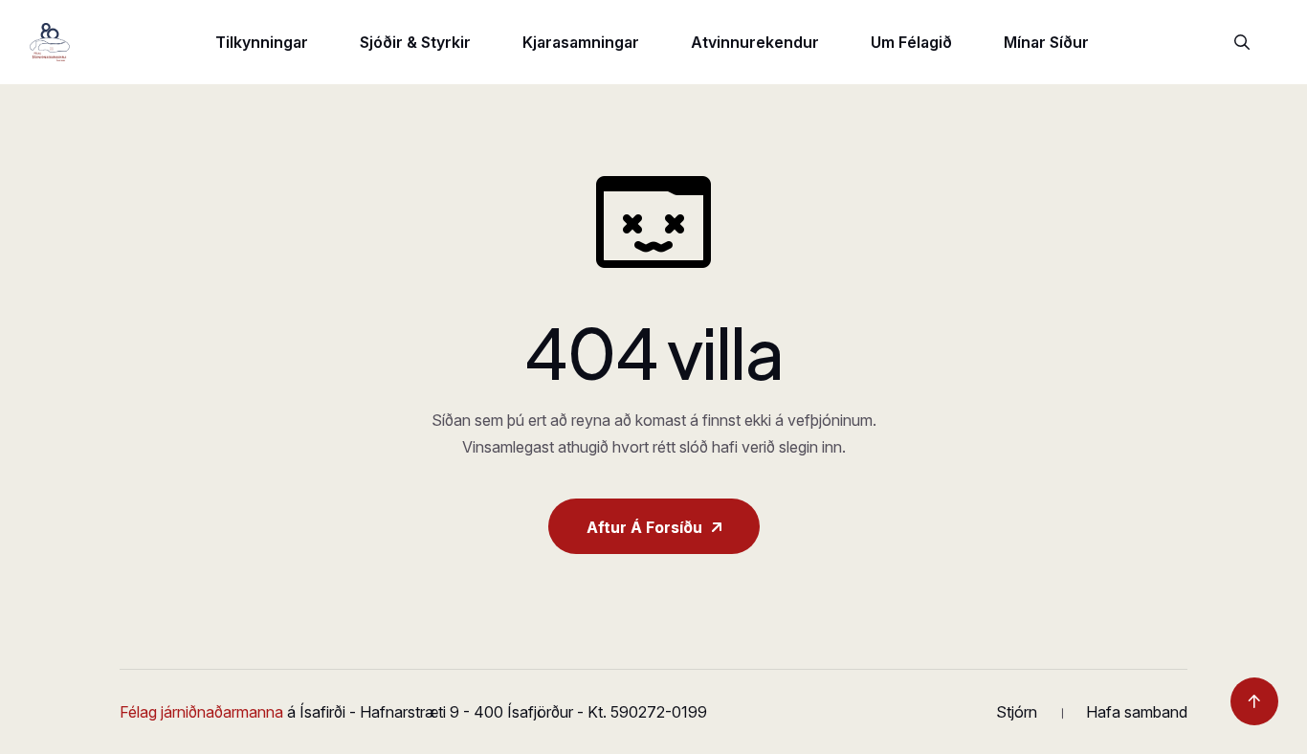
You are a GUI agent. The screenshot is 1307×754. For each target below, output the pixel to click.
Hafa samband (1136, 711)
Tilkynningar (261, 42)
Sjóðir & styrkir (415, 42)
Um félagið (911, 42)
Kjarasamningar (580, 42)
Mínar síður (1046, 42)
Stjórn (1016, 711)
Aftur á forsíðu (644, 527)
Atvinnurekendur (755, 42)
